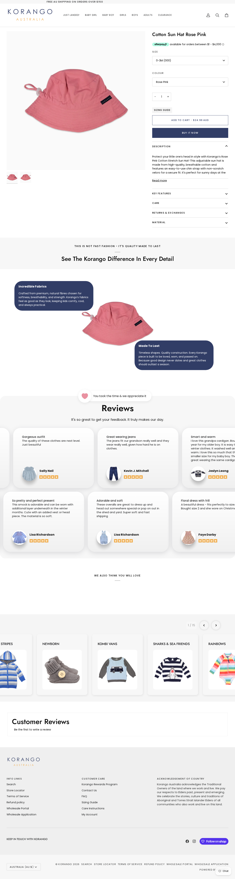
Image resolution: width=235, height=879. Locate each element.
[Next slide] (216, 625)
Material (158, 222)
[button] (91, 15)
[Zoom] (76, 100)
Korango (65, 864)
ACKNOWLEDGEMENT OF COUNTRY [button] (180, 778)
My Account (89, 814)
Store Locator (16, 790)
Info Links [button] (14, 778)
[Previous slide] (204, 625)
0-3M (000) (163, 60)
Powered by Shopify (214, 869)
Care (156, 203)
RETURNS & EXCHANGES (168, 213)
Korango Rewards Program (100, 784)
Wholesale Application (21, 814)
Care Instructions (93, 808)
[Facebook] (187, 841)
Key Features (161, 193)
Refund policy (16, 802)
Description (161, 146)
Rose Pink (162, 82)
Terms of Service (18, 796)
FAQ (84, 796)
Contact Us (89, 790)
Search (11, 784)
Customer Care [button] (93, 778)
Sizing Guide (162, 110)
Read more (159, 180)
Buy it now (190, 133)
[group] (62, 664)
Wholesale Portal (18, 808)
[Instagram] (194, 841)
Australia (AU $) (22, 867)
